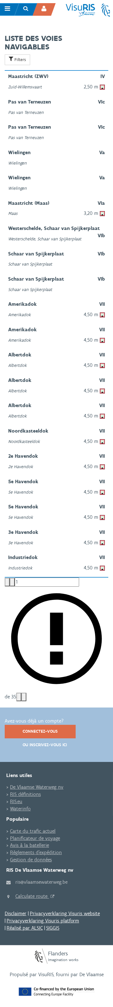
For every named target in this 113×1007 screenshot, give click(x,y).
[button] (7, 582)
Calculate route (32, 896)
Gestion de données (31, 860)
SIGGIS (52, 928)
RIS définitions (25, 794)
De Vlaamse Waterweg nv (36, 787)
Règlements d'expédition (36, 852)
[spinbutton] (47, 582)
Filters (19, 59)
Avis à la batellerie (29, 845)
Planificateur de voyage (35, 838)
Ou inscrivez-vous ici (45, 744)
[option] (56, 83)
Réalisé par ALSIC (25, 928)
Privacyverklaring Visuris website (65, 913)
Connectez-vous (40, 731)
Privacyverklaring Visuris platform (43, 921)
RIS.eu (16, 801)
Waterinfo (20, 809)
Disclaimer (15, 913)
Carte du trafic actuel (33, 831)
